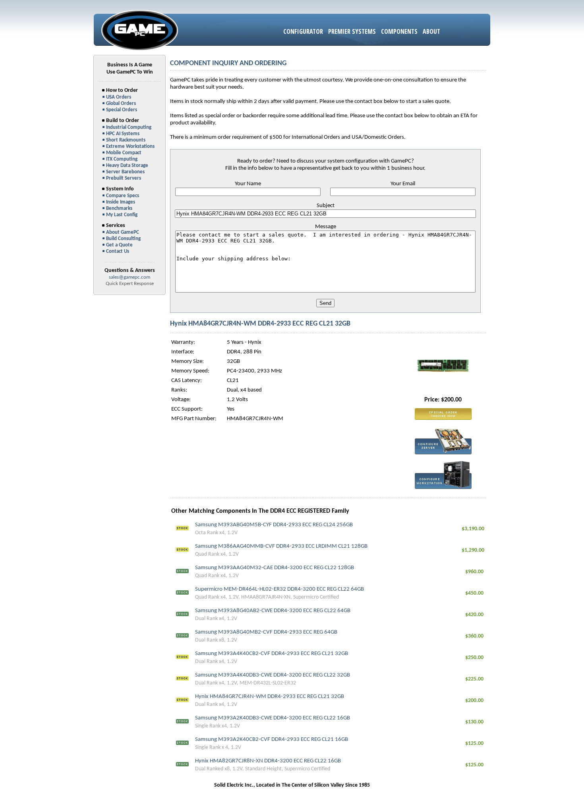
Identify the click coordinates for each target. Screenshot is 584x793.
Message (325, 227)
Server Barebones (125, 171)
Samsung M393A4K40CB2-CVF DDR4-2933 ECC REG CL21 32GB (271, 654)
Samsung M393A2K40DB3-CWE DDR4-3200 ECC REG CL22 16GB (272, 718)
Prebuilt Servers (123, 178)
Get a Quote (119, 245)
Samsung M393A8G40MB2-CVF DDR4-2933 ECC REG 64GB (266, 632)
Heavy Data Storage (127, 165)
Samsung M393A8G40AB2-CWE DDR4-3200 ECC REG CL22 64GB (272, 611)
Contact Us (117, 251)
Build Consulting (123, 238)
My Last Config (121, 214)
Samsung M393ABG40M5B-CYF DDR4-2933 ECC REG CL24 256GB (274, 525)
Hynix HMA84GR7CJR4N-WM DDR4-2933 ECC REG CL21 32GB (269, 697)
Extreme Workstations (130, 146)
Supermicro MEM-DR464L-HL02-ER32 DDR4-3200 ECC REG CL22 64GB (279, 589)
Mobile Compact (123, 152)
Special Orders (121, 109)
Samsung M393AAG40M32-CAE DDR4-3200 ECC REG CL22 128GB (274, 568)
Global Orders (121, 103)
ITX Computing (121, 159)
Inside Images (120, 202)
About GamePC (122, 232)
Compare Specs (122, 195)
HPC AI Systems (122, 133)
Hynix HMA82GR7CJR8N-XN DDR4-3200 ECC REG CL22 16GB (268, 761)
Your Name (248, 184)
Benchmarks (119, 208)
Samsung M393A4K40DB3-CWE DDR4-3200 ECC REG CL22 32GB (272, 675)
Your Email (403, 184)
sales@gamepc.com (129, 277)
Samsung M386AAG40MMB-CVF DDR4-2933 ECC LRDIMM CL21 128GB (281, 546)
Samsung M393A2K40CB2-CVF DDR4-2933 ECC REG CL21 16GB (271, 740)
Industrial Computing (128, 127)
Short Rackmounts (125, 140)
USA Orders (118, 97)
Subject (326, 206)
